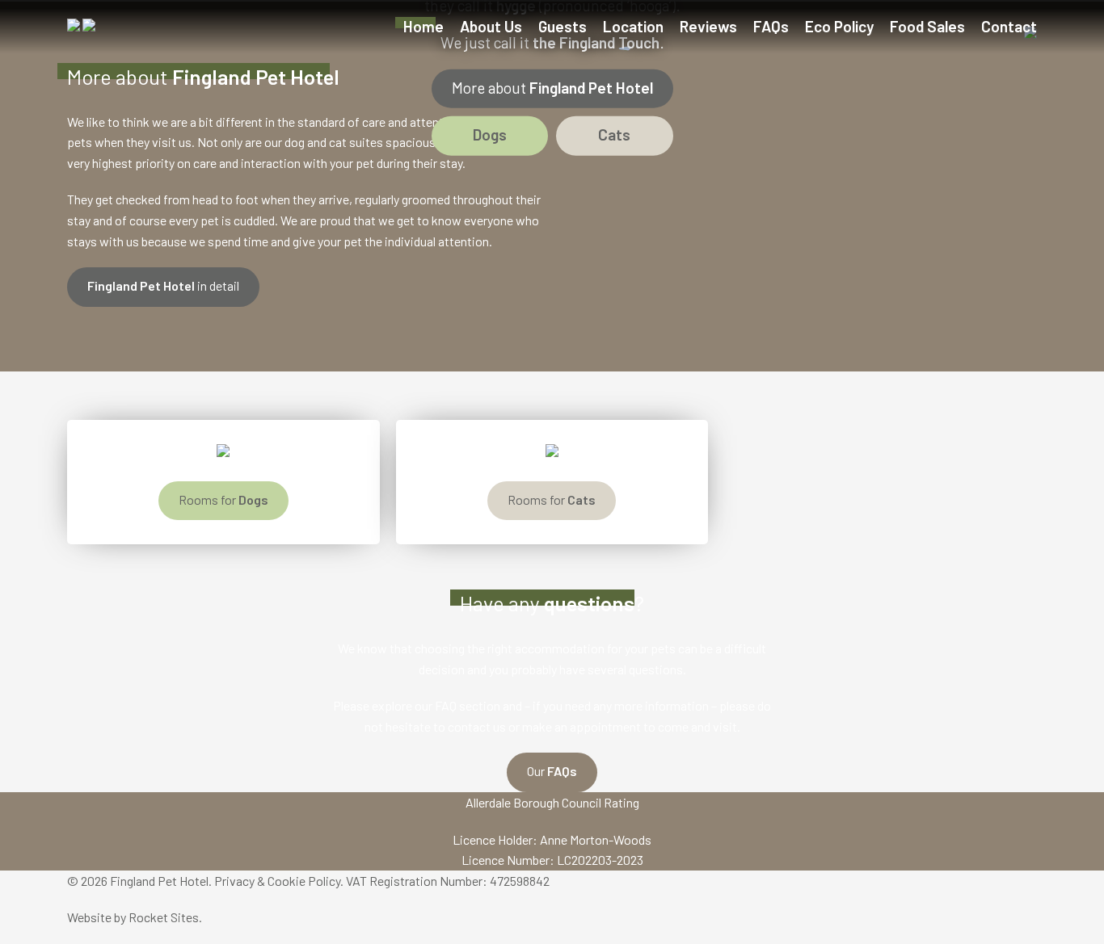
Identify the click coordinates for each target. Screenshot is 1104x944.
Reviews (708, 26)
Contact (1009, 26)
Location (633, 26)
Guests (562, 26)
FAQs (771, 26)
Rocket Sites (164, 917)
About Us (491, 26)
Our (552, 770)
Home (423, 26)
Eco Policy (839, 26)
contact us (477, 726)
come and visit (697, 726)
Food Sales (927, 26)
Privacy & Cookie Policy (277, 880)
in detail (163, 285)
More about (552, 87)
